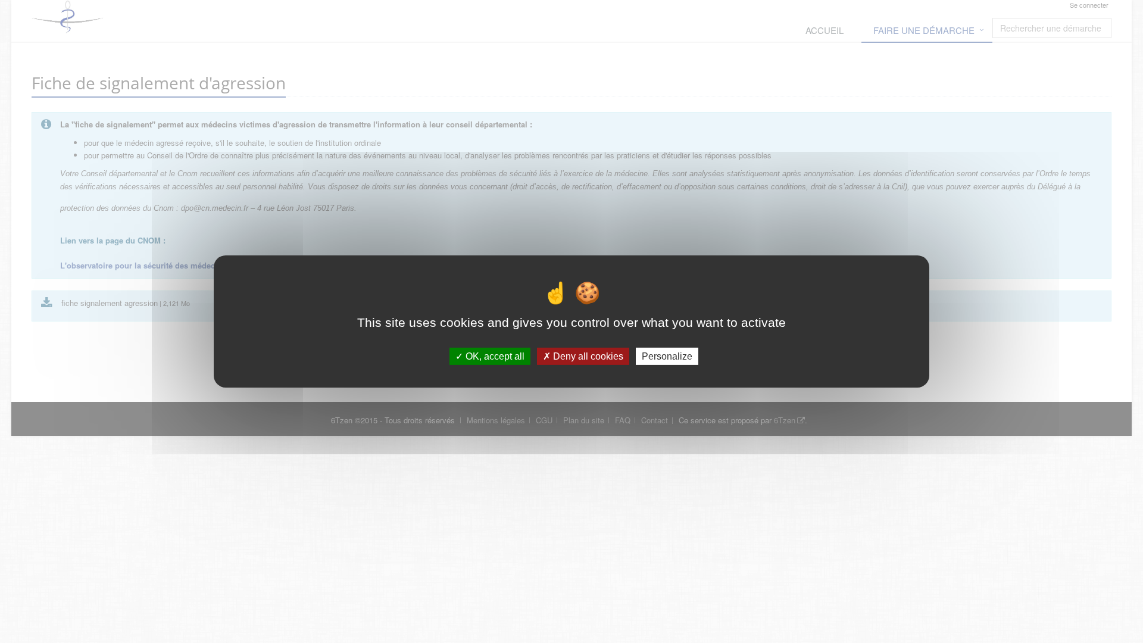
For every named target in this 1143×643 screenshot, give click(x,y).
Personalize (667, 356)
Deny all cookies (587, 356)
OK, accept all (493, 356)
